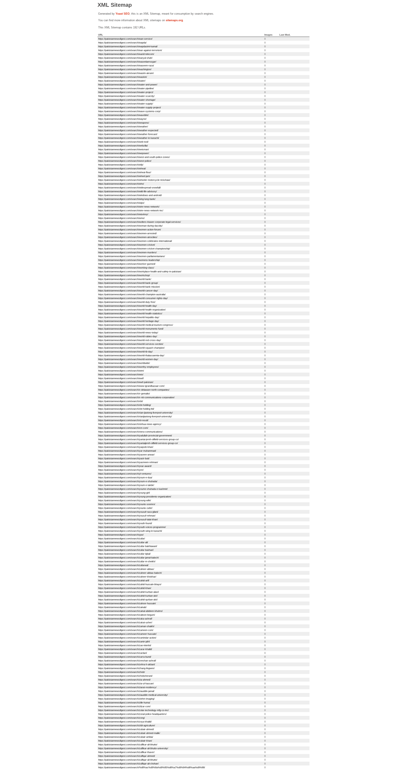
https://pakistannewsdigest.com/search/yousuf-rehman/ (126, 515)
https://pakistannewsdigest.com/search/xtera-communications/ (130, 431)
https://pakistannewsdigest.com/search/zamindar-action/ (127, 637)
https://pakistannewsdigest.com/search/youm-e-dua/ (125, 477)
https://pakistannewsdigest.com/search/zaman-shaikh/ (126, 626)
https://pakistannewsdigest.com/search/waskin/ (122, 77)
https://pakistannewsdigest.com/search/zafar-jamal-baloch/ (128, 557)
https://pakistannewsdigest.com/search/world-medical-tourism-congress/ (135, 325)
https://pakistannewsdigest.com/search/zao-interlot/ (124, 645)
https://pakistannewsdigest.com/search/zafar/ (121, 538)
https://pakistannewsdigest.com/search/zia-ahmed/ (124, 679)
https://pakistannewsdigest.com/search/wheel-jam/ (124, 176)
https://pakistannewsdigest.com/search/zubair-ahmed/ (126, 729)
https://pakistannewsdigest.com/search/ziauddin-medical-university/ (133, 695)
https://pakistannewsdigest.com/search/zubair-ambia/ (125, 737)
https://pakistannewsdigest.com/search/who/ (121, 183)
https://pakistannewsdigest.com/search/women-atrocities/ (127, 237)
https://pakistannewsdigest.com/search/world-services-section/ (130, 344)
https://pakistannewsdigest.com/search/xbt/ (120, 401)
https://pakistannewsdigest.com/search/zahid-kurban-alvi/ (128, 595)
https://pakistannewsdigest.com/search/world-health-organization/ (132, 309)
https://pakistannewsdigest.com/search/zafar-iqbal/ (124, 554)
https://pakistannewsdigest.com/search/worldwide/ (124, 363)
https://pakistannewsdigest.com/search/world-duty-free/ (126, 302)
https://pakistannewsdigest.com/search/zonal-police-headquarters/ (132, 714)
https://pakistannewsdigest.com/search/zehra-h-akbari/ (126, 664)
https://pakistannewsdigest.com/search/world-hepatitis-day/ (128, 317)
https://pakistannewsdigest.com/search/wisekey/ (123, 214)
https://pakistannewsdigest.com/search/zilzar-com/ (124, 706)
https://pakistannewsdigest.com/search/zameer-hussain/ (127, 634)
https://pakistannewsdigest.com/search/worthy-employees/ (128, 367)
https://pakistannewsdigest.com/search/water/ (121, 80)
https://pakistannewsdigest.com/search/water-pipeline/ (126, 88)
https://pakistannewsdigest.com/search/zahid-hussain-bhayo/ (129, 584)
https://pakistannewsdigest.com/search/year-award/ (125, 466)
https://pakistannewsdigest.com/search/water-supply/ (125, 103)
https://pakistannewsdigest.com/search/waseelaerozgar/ (127, 61)
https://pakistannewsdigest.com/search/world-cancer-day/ (128, 290)
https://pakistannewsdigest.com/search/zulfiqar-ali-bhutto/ (127, 759)
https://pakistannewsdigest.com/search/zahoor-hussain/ (127, 603)
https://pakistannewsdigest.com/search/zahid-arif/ (123, 580)
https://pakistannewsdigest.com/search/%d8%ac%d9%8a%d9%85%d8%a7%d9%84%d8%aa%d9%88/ (151, 767)
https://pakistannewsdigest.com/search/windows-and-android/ (130, 195)
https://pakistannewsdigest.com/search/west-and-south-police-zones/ (134, 157)
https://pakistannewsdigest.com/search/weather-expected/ (128, 130)
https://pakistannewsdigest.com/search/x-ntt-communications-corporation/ (136, 397)
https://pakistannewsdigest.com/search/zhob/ (121, 672)
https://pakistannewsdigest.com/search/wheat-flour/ (124, 172)
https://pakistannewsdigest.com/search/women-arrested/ (127, 233)
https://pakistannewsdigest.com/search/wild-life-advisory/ (127, 191)
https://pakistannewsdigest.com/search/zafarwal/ (123, 565)
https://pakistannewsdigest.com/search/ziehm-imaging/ (126, 698)
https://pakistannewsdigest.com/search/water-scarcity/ (126, 96)
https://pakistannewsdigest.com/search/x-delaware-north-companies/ (133, 389)
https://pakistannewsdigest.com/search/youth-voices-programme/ (132, 527)
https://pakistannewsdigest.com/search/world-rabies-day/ (127, 336)
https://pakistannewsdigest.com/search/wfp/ (120, 164)
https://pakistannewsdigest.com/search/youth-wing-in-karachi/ (130, 531)
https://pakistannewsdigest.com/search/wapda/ (122, 42)
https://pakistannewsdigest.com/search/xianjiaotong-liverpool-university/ (135, 416)
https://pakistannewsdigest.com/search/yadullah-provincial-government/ (135, 435)
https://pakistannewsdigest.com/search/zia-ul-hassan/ (126, 683)
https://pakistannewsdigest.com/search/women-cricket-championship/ (134, 248)
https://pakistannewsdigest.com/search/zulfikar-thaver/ (126, 752)
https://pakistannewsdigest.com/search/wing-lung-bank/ (126, 199)
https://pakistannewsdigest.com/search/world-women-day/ (128, 359)
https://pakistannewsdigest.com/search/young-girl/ (124, 492)
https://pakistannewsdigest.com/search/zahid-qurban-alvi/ (128, 599)
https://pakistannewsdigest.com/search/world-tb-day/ (125, 351)
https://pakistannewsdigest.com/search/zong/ (121, 718)
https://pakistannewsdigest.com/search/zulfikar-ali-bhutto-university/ (133, 748)
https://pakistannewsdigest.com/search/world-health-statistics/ (130, 313)
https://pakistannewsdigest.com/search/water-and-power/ (127, 84)
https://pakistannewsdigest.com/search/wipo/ (121, 203)
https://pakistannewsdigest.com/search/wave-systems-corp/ (129, 111)
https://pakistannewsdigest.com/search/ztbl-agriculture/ (126, 725)
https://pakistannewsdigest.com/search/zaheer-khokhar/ (127, 576)
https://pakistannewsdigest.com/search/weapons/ (123, 122)
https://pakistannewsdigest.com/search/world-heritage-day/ (128, 321)
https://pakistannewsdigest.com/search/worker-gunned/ (126, 264)
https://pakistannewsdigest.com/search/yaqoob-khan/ (125, 447)
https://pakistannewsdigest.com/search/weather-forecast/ (127, 134)
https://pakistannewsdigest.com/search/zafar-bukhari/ (125, 550)
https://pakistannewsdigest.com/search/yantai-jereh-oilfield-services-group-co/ (138, 439)
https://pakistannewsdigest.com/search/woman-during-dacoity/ (130, 225)
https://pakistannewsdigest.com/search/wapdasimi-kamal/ (128, 46)
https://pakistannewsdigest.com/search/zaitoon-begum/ (126, 615)
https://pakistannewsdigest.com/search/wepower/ (123, 153)
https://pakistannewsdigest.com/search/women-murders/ (127, 252)
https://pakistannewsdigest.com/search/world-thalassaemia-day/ (131, 355)
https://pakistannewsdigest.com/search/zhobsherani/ (125, 676)
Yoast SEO (123, 13)
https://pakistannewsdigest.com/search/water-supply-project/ (129, 107)
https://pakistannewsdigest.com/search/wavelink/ (123, 115)
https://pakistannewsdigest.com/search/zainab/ (122, 607)
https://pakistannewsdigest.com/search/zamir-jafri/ (124, 641)
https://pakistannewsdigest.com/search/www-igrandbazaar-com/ (131, 386)
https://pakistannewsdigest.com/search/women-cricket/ (126, 245)
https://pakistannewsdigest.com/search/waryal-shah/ (125, 58)
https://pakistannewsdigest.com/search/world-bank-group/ (128, 283)
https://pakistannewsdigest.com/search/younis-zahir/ (125, 508)
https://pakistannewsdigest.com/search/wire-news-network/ (128, 206)
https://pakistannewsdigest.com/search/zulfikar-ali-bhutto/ (127, 744)
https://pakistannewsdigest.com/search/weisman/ (123, 149)
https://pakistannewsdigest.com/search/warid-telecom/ (126, 54)
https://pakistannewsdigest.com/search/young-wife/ (124, 500)
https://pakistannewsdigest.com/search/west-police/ (124, 161)
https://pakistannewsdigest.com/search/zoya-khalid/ (125, 721)
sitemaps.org (174, 20)
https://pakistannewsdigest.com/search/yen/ (121, 470)
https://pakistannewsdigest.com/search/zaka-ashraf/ (125, 618)
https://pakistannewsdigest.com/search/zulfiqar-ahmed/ (126, 756)
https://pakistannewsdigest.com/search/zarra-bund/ (124, 656)
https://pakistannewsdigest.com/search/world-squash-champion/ (131, 348)
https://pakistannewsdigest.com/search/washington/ (124, 69)
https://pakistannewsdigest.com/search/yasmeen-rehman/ (128, 462)
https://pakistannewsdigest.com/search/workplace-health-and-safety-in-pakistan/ (139, 271)
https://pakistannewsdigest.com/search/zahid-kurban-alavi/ (128, 592)
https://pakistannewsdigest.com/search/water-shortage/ (126, 100)
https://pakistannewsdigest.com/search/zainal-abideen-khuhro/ (130, 611)
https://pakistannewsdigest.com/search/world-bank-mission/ (129, 286)
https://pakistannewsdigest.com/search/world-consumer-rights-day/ (133, 298)
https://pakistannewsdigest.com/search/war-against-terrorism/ (130, 50)
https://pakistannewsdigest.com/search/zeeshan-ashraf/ (127, 660)
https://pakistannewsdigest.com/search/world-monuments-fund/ (130, 328)
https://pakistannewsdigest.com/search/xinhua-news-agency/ (129, 424)
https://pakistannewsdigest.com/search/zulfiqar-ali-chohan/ (128, 763)
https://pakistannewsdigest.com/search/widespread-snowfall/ (129, 187)
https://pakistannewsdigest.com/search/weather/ (123, 126)
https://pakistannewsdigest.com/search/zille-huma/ (124, 702)
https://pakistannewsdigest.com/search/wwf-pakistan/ (125, 382)
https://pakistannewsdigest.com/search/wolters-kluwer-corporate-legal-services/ (139, 222)
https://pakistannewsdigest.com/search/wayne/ (122, 119)
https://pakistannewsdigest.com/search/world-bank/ (124, 279)
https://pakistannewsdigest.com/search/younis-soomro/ (126, 504)
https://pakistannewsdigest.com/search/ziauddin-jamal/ (126, 691)
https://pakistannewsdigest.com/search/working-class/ (126, 267)
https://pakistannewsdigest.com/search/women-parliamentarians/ (131, 256)
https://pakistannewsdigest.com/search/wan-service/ (125, 39)
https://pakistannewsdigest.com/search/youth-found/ (125, 523)
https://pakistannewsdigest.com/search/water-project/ (125, 92)
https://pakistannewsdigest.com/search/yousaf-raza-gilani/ (128, 512)
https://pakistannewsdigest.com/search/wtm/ (121, 370)
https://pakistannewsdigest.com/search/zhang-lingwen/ (126, 668)
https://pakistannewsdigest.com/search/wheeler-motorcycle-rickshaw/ (134, 180)
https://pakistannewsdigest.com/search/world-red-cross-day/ (129, 340)
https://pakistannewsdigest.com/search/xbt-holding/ (124, 405)
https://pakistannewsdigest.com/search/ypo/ (121, 534)
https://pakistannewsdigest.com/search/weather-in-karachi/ (128, 138)
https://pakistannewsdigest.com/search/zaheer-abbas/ (126, 569)
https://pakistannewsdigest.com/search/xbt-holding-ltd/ (126, 409)
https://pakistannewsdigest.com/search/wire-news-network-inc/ (130, 210)
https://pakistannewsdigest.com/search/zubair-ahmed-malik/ (129, 733)
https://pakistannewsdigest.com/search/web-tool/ (123, 142)
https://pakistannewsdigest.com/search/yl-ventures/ (124, 473)
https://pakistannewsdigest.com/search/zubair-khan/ (125, 740)
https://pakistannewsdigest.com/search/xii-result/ (123, 420)
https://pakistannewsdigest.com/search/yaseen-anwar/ (126, 454)
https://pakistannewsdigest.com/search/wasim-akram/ (126, 73)
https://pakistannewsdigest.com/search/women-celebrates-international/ (135, 241)
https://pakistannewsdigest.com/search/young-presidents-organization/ (134, 496)
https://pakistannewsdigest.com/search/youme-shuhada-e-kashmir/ (133, 489)
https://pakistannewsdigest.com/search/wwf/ (121, 378)
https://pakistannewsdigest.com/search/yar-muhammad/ (127, 451)
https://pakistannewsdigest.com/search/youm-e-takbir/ (126, 485)
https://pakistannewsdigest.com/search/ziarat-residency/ (127, 687)
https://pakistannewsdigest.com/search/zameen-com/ (125, 630)
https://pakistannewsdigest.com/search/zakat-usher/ (125, 622)
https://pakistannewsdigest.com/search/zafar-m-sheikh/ (126, 561)
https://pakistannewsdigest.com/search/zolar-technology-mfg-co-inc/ (133, 710)
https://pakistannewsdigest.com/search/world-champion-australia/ (132, 294)
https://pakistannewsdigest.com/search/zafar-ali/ (123, 542)
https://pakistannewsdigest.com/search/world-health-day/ (127, 306)
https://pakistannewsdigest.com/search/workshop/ (124, 275)
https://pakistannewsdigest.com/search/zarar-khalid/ (125, 649)
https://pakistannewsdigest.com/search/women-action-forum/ (129, 229)
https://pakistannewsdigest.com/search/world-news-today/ (128, 332)
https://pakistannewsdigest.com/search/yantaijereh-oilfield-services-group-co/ (138, 443)
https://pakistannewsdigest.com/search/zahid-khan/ (124, 588)
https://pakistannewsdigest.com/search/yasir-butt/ (123, 458)
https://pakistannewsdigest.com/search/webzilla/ (123, 145)
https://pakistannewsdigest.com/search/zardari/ (122, 653)
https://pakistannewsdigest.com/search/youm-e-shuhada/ (127, 481)
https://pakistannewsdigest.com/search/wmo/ (121, 218)
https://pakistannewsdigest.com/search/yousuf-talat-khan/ (128, 519)
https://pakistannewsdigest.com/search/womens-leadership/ (129, 260)
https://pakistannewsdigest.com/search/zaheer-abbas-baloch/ (130, 573)
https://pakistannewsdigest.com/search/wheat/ (122, 168)
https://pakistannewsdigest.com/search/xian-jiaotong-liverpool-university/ (135, 412)
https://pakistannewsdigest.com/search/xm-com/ (123, 428)
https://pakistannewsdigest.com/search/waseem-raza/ (126, 65)
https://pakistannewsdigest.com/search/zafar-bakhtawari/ (127, 546)
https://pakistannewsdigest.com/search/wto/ (120, 374)
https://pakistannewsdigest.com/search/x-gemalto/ (124, 393)
